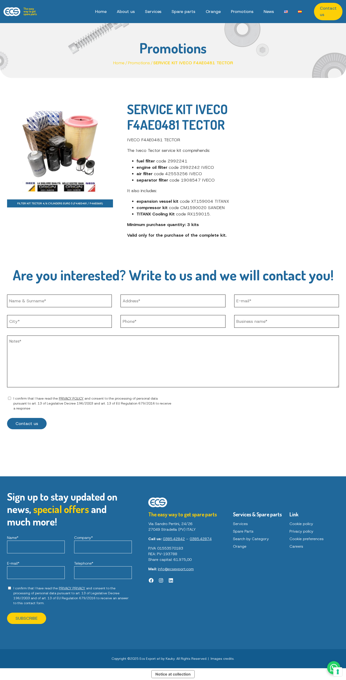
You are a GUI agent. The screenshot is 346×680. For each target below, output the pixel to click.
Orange (213, 11)
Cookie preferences (307, 538)
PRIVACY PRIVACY (72, 588)
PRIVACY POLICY (71, 398)
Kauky (170, 658)
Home (101, 11)
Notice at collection (173, 674)
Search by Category (251, 538)
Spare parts (183, 11)
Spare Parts (243, 531)
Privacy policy (301, 531)
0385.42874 (201, 538)
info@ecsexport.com (176, 569)
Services (153, 11)
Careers (296, 546)
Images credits (222, 658)
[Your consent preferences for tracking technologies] (337, 671)
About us (126, 11)
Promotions (242, 11)
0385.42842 (174, 538)
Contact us (328, 11)
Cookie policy (301, 523)
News (269, 11)
